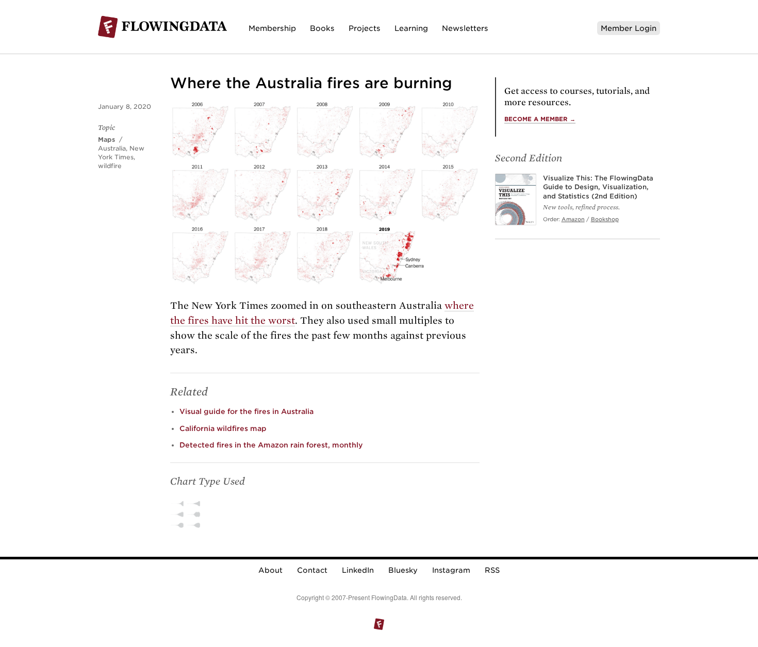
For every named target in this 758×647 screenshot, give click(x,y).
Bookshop (605, 219)
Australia (112, 148)
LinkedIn (358, 570)
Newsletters (465, 28)
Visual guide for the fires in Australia (246, 411)
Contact (312, 570)
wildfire (110, 166)
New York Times (121, 152)
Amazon (573, 219)
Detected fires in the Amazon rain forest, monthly (271, 445)
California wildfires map (223, 428)
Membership (272, 28)
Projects (365, 28)
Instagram (451, 570)
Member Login (628, 28)
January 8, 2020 (124, 106)
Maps (106, 139)
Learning (411, 28)
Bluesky (403, 570)
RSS (492, 570)
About (270, 570)
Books (322, 28)
